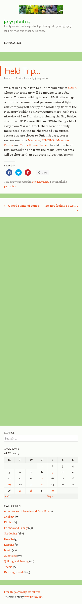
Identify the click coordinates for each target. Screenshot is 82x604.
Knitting (9, 544)
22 (42, 484)
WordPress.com (33, 596)
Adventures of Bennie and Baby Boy (26, 511)
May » (50, 496)
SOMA (72, 88)
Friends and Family (16, 528)
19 (9, 484)
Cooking (9, 517)
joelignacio (41, 78)
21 (31, 484)
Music (7, 550)
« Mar (8, 496)
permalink (10, 186)
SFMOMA (48, 140)
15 (42, 478)
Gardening (10, 533)
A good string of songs (21, 205)
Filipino (8, 522)
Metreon (34, 140)
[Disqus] (41, 271)
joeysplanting (17, 21)
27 (20, 490)
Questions (10, 556)
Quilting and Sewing (16, 561)
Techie (8, 567)
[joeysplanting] (41, 9)
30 (52, 490)
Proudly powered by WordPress (22, 591)
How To (9, 539)
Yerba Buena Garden (34, 145)
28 (31, 490)
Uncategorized (40, 181)
